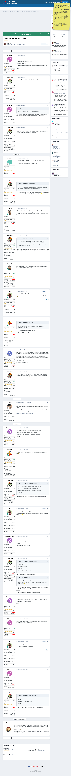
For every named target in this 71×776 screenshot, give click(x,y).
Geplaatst (21, 55)
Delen (38, 43)
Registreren (65, 2)
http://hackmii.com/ (34, 193)
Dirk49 (56, 121)
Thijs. (10, 43)
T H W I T (9, 208)
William (56, 146)
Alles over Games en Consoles (19, 44)
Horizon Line (55, 152)
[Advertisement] (23, 23)
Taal (33, 769)
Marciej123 (9, 319)
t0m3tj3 (9, 402)
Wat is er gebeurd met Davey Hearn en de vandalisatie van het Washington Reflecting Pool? (60, 79)
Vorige (6, 738)
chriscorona (9, 618)
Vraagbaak (58, 70)
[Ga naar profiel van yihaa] (53, 92)
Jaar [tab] (61, 132)
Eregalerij (45, 5)
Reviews (39, 5)
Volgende (16, 738)
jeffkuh (6, 749)
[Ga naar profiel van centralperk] (9, 59)
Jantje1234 (9, 158)
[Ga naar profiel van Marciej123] (9, 323)
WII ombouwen (24, 161)
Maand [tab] (57, 132)
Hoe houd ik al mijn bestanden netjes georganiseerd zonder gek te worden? (60, 92)
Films (31, 5)
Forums (21, 5)
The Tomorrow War (56, 160)
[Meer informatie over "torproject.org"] (53, 173)
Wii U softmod (6, 748)
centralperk (9, 55)
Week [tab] (53, 132)
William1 (57, 153)
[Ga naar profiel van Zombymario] (9, 81)
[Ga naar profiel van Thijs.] (5, 44)
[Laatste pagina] (20, 51)
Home (5, 5)
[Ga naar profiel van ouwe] (9, 353)
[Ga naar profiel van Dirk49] (53, 123)
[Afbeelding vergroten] (41, 193)
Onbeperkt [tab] (66, 132)
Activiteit (26, 5)
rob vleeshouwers (9, 427)
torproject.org (57, 172)
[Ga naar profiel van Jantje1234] (9, 162)
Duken (16, 719)
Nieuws (9, 5)
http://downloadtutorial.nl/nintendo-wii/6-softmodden (36, 496)
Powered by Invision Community (35, 771)
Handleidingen (15, 5)
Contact (37, 769)
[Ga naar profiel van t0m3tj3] (9, 406)
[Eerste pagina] (4, 51)
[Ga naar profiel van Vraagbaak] (53, 66)
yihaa (57, 93)
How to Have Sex (56, 144)
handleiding (56, 24)
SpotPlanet (58, 105)
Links (35, 5)
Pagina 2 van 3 (24, 738)
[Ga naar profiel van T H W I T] (9, 212)
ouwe (9, 349)
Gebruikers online (6, 8)
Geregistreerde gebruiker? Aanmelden (52, 2)
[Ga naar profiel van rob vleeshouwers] (9, 431)
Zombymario (9, 77)
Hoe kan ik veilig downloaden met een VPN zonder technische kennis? (60, 104)
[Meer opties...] (47, 55)
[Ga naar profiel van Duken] (8, 729)
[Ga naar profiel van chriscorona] (9, 622)
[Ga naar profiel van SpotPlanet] (53, 105)
